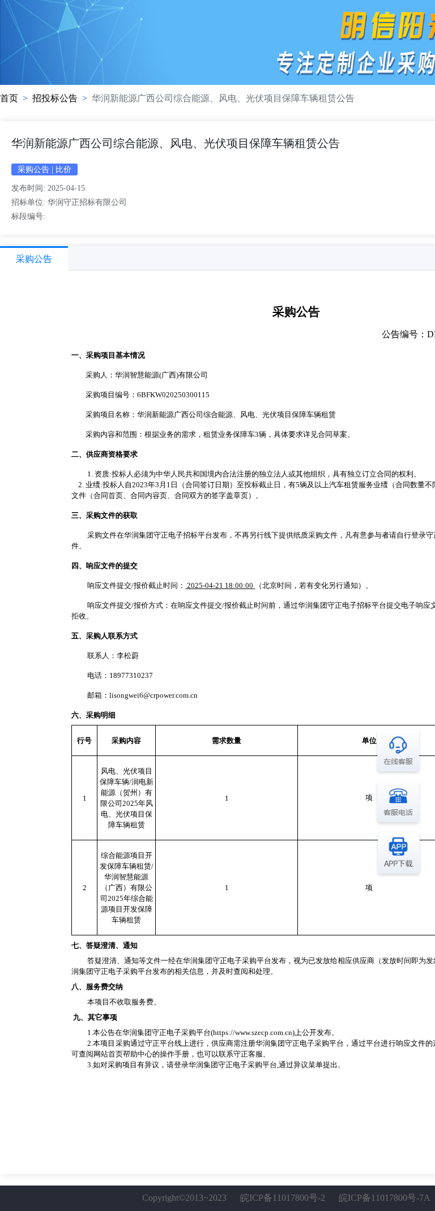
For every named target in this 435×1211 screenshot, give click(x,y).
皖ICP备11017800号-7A (384, 1198)
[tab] (34, 258)
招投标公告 (55, 98)
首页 (9, 98)
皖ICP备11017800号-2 (282, 1198)
